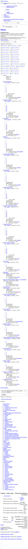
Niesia (18, 369)
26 (6, 108)
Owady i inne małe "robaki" (9, 294)
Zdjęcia (3, 29)
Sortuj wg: (17, 390)
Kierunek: (4, 392)
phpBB (2, 528)
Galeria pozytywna (7, 224)
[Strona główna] (14, 1)
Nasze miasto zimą (7, 348)
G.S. (18, 346)
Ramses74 (18, 291)
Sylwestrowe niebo (7, 379)
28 (6, 111)
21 (6, 129)
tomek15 (8, 288)
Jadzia (18, 306)
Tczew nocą (5, 261)
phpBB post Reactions (5, 536)
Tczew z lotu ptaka (7, 81)
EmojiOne (19, 536)
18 (6, 125)
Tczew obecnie (6, 309)
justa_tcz (9, 138)
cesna (18, 376)
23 (6, 215)
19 (6, 127)
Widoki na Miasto (7, 323)
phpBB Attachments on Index (7, 534)
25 (6, 107)
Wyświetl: (4, 390)
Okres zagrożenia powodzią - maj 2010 (11, 337)
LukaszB (18, 97)
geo (17, 115)
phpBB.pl (17, 532)
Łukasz (8, 101)
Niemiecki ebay (6, 287)
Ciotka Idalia (18, 358)
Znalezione (5, 272)
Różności (5, 136)
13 (6, 198)
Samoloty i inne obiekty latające (10, 205)
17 (6, 124)
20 (6, 128)
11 (6, 195)
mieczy (17, 134)
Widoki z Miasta (6, 360)
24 (6, 106)
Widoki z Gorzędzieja (8, 371)
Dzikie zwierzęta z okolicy (9, 242)
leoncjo (7, 273)
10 (6, 194)
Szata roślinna (6, 170)
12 (6, 197)
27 (6, 109)
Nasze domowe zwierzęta (8, 154)
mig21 (18, 221)
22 (6, 214)
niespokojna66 (19, 321)
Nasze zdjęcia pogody (8, 187)
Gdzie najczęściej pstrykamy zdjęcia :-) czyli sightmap (14, 279)
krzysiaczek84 (20, 151)
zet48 (8, 82)
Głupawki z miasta (7, 99)
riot (7, 373)
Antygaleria (5, 118)
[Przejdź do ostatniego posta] (21, 97)
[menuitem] (11, 5)
